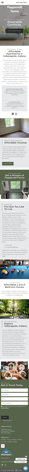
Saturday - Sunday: (6, 441)
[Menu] (2, 2)
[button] (14, 31)
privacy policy (5, 408)
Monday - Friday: (6, 439)
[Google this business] (3, 446)
